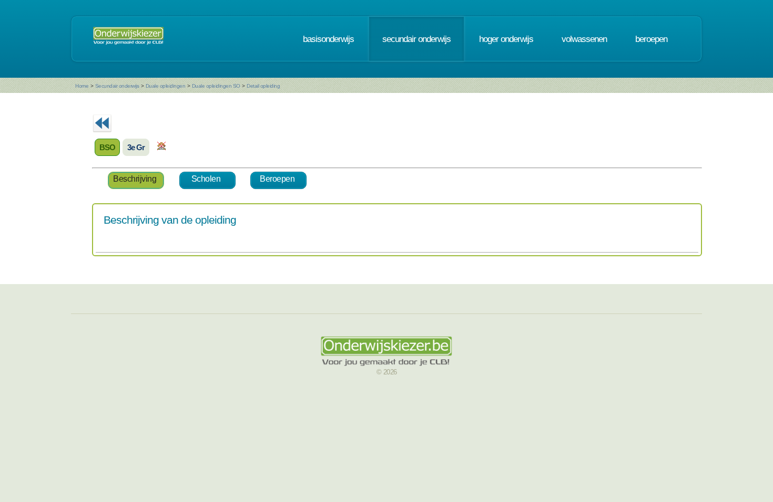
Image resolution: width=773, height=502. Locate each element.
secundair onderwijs (416, 39)
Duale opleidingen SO (216, 86)
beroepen (651, 39)
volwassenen (584, 39)
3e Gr (136, 147)
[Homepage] (128, 38)
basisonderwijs (328, 39)
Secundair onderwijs (117, 86)
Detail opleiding (263, 86)
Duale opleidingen (166, 86)
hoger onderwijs (506, 39)
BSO (107, 147)
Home (81, 86)
